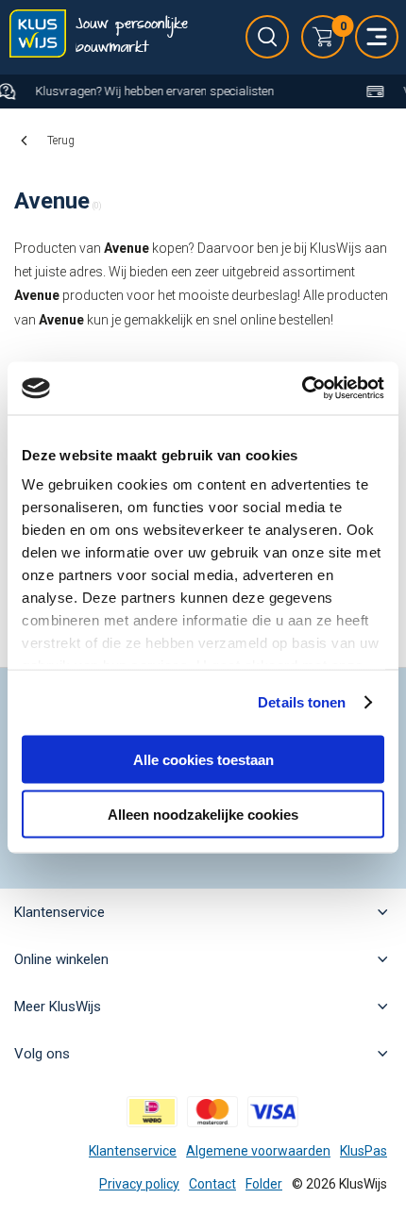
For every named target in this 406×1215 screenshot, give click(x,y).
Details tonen (302, 702)
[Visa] (272, 1111)
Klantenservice (133, 1150)
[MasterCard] (212, 1111)
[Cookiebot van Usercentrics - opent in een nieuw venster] (301, 388)
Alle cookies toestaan (203, 759)
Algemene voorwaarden (258, 1150)
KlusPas (363, 1150)
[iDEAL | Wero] (152, 1111)
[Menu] (377, 36)
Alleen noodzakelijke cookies (203, 815)
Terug (61, 140)
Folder (263, 1183)
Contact (212, 1183)
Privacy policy (139, 1183)
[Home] (37, 37)
